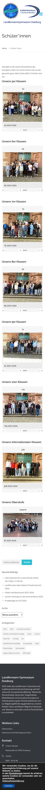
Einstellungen (16, 773)
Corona (37, 634)
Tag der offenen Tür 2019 (11, 653)
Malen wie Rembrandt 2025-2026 (19, 592)
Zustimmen (8, 786)
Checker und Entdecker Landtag (13, 634)
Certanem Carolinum (23, 629)
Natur (37, 643)
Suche (27, 562)
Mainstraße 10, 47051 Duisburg (18, 750)
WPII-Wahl (26, 653)
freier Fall (6, 639)
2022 (12, 629)
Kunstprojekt (27, 643)
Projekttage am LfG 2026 (15, 600)
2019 (5, 629)
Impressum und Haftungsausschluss (16, 732)
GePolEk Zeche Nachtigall (11, 643)
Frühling (15, 639)
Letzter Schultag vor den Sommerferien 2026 (24, 596)
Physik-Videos (7, 648)
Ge (23, 639)
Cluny (29, 634)
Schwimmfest (20, 648)
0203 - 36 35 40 (12, 760)
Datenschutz (7, 729)
